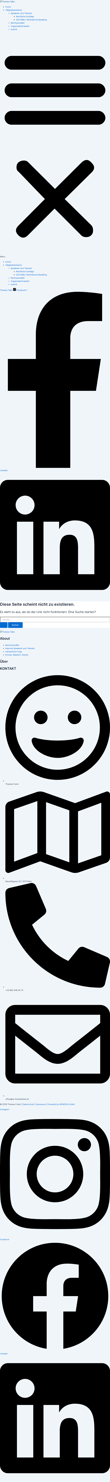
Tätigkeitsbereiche (13, 10)
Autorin (14, 29)
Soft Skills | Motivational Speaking (31, 20)
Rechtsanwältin (18, 23)
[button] (55, 145)
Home (8, 7)
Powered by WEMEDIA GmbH (61, 1104)
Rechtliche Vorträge (25, 16)
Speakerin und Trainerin (21, 13)
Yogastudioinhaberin (20, 26)
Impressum (41, 1104)
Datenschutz (28, 1104)
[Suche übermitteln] (4, 625)
